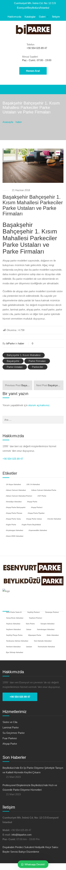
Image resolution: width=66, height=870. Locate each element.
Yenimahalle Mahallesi (46, 646)
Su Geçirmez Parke (14, 732)
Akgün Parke (11, 524)
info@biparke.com (22, 834)
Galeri (42, 16)
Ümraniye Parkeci (52, 612)
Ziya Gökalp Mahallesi (14, 652)
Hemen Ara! (33, 70)
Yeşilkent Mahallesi (13, 629)
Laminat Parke (11, 727)
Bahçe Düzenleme (29, 851)
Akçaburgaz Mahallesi (14, 530)
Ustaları (29, 646)
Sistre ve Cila (10, 722)
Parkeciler (37, 366)
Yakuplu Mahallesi (47, 623)
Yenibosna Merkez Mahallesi (17, 641)
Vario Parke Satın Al (13, 612)
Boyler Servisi (10, 851)
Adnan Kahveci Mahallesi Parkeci (19, 496)
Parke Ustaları (15, 366)
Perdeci (19, 847)
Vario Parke (30, 623)
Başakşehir (13, 361)
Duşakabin (8, 847)
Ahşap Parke (32, 501)
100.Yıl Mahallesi (33, 484)
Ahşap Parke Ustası (34, 519)
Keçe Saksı (51, 847)
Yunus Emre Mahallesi (14, 618)
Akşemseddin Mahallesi (37, 530)
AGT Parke (41, 496)
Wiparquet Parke (34, 635)
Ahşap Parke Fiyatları (36, 513)
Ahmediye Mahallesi (13, 501)
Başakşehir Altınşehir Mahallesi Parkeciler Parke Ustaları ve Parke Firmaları (18, 385)
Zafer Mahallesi (52, 635)
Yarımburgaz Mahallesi (45, 629)
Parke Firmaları (37, 361)
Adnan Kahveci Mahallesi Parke (43, 490)
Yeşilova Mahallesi (13, 623)
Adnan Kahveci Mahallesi (16, 490)
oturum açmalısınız (39, 405)
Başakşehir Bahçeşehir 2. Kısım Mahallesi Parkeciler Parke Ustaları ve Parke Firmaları (49, 385)
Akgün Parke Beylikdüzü (31, 524)
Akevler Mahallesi (54, 519)
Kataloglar (30, 16)
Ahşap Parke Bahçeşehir (15, 507)
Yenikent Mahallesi (13, 646)
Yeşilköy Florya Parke (14, 635)
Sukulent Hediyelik (34, 847)
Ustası (28, 629)
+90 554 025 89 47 (13, 458)
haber (21, 343)
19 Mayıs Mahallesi (13, 484)
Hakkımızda (14, 16)
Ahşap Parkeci (36, 507)
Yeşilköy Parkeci (33, 612)
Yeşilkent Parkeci (35, 618)
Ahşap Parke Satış (13, 519)
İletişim (56, 16)
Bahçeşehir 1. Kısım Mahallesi (23, 355)
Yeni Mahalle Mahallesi (42, 641)
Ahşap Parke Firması (14, 513)
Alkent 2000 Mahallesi (14, 536)
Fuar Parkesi (10, 738)
